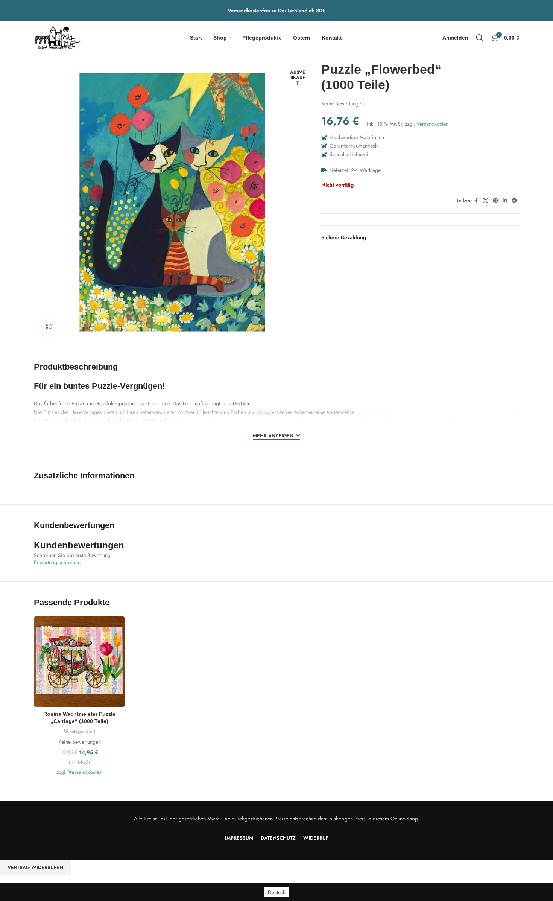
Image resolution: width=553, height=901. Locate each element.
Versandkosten (432, 124)
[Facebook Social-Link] (476, 201)
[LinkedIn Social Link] (504, 201)
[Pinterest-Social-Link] (495, 201)
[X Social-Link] (486, 201)
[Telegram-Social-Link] (514, 201)
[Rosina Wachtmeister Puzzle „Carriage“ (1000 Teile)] (79, 661)
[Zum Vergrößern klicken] (49, 326)
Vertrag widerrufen (35, 867)
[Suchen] (479, 37)
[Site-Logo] (57, 37)
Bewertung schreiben (57, 562)
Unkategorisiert (79, 731)
